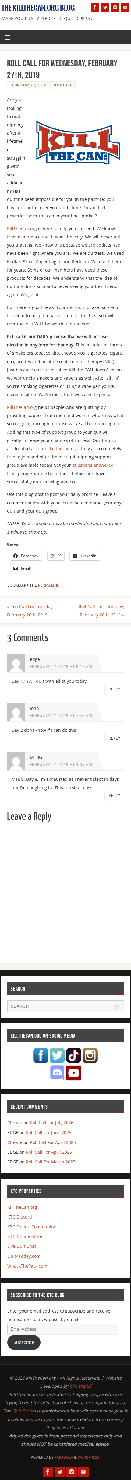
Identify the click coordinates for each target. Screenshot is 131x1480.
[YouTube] (125, 7)
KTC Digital (80, 1386)
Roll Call (62, 85)
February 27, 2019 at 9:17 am (61, 666)
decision (75, 307)
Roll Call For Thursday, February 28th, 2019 (101, 611)
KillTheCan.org (22, 228)
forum (67, 503)
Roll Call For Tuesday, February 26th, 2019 (30, 611)
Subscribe (24, 1342)
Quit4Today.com (24, 1256)
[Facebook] (95, 7)
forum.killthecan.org (57, 448)
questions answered (93, 465)
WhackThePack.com (27, 1266)
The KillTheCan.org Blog (38, 8)
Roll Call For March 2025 (50, 1162)
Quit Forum (24, 1411)
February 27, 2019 (28, 85)
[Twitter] (105, 7)
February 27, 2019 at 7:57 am (61, 715)
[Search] (116, 1008)
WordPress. (89, 1457)
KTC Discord (19, 1217)
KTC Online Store (24, 1236)
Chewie (14, 1122)
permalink (48, 585)
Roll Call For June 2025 (48, 1132)
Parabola (64, 1457)
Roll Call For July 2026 (51, 1122)
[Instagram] (115, 7)
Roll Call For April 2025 (53, 1142)
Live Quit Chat (21, 1246)
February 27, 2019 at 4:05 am (61, 764)
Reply (114, 689)
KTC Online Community (31, 1226)
